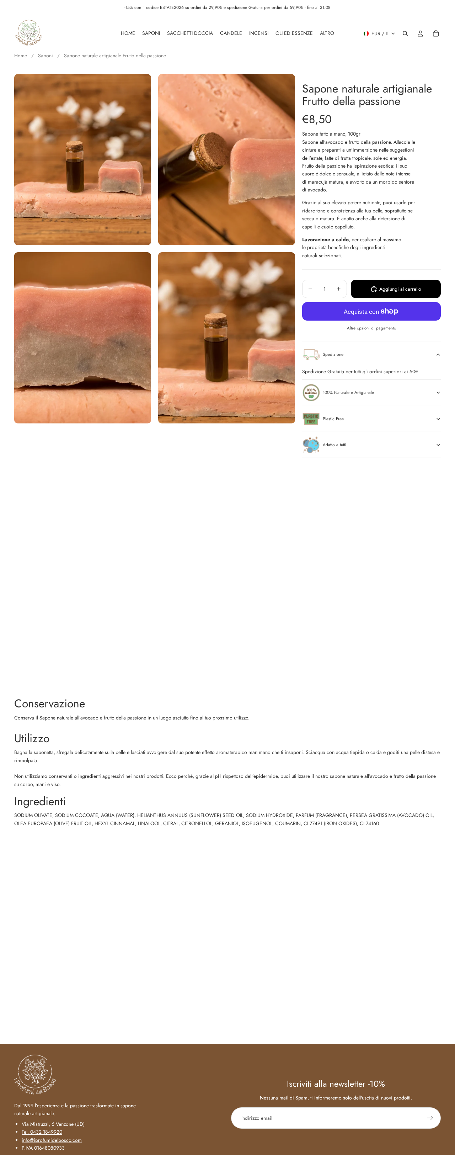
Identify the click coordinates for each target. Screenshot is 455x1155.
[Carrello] (436, 33)
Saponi (46, 55)
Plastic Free (333, 419)
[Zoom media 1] (82, 159)
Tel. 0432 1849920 (42, 1132)
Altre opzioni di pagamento (371, 328)
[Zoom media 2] (226, 159)
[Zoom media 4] (226, 337)
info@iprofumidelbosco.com (52, 1140)
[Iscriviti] (430, 1118)
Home (20, 55)
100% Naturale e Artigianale (348, 392)
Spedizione (333, 354)
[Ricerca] (405, 33)
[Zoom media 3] (82, 337)
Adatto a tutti (334, 445)
